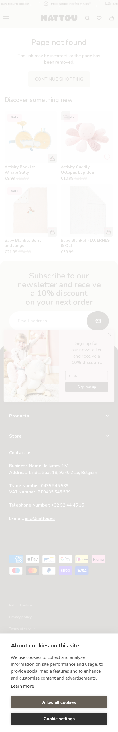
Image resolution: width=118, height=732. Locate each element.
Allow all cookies (59, 702)
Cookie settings (59, 718)
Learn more (22, 686)
